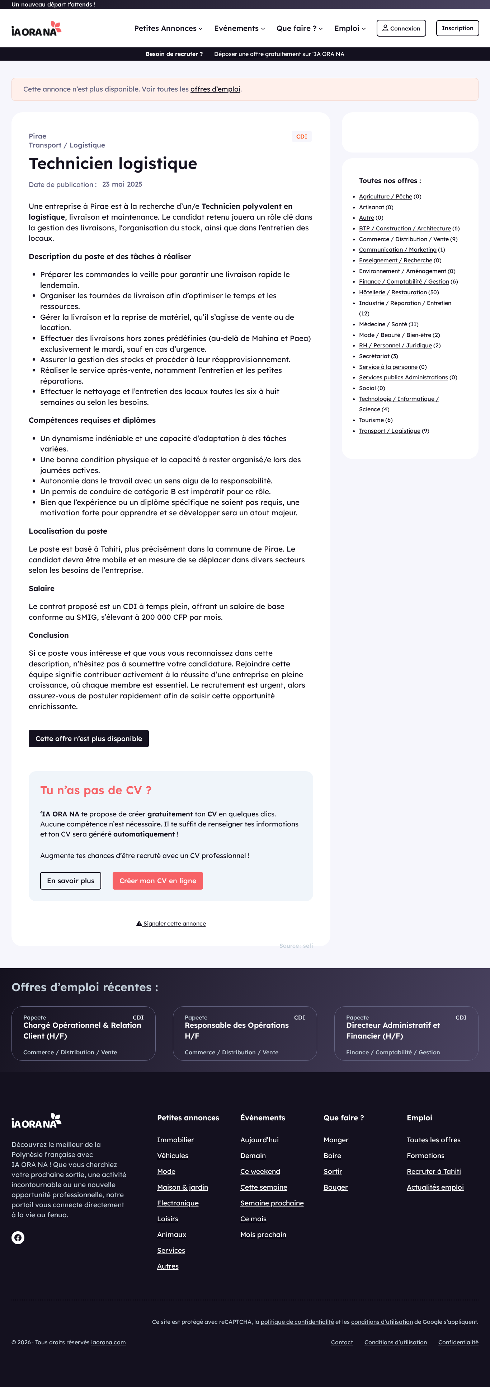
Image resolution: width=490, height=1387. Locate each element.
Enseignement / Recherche (395, 260)
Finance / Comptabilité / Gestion (404, 281)
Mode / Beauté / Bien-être (395, 334)
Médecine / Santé (383, 324)
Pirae (37, 136)
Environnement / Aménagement (402, 271)
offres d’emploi (215, 89)
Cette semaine (263, 1187)
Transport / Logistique (67, 145)
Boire (332, 1155)
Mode (166, 1171)
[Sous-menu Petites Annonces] (200, 28)
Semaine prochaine (272, 1203)
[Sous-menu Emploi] (364, 28)
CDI (301, 136)
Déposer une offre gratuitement (257, 53)
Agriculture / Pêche (385, 196)
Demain (253, 1155)
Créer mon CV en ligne (157, 880)
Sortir (333, 1171)
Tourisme (371, 419)
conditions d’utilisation (382, 1321)
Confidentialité (458, 1342)
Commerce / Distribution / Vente (404, 239)
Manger (336, 1139)
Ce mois (253, 1218)
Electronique (178, 1203)
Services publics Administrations (403, 377)
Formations (425, 1155)
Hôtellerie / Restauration (393, 292)
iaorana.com (108, 1342)
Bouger (336, 1187)
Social (367, 388)
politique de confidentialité (297, 1321)
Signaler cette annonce (174, 923)
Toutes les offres (434, 1139)
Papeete (34, 1017)
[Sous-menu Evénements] (263, 28)
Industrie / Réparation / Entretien (405, 302)
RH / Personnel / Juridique (395, 345)
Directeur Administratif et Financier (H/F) (393, 1030)
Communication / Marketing (398, 249)
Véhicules (172, 1155)
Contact (342, 1342)
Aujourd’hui (259, 1139)
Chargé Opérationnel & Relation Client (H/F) (82, 1030)
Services (171, 1250)
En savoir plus (70, 880)
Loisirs (167, 1218)
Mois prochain (263, 1234)
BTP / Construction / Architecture (405, 228)
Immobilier (175, 1139)
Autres (168, 1266)
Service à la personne (388, 366)
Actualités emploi (435, 1187)
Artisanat (371, 207)
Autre (366, 217)
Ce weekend (260, 1171)
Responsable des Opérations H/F (237, 1030)
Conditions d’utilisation (395, 1342)
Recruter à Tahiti (434, 1171)
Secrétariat (374, 356)
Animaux (172, 1234)
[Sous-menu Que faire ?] (321, 28)
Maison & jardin (182, 1187)
